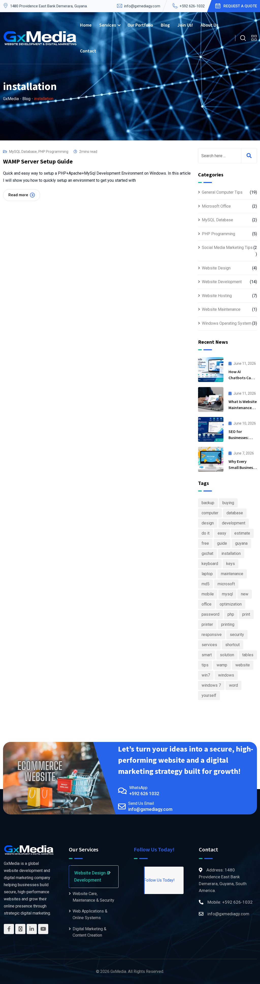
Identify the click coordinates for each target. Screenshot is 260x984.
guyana (241, 543)
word (233, 685)
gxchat (207, 553)
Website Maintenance (221, 309)
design (208, 523)
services (209, 644)
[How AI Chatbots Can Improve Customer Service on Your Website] (210, 369)
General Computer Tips (222, 192)
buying (228, 502)
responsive (212, 634)
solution (227, 654)
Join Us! (185, 25)
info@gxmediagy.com (142, 6)
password (210, 614)
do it (205, 533)
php (231, 614)
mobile (208, 594)
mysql (227, 594)
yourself (209, 695)
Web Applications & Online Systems (90, 914)
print (246, 614)
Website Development (222, 281)
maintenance (232, 573)
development (233, 523)
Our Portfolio (140, 25)
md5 (205, 583)
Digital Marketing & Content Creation (89, 932)
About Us (209, 25)
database (234, 513)
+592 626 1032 (144, 793)
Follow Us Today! (154, 849)
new (244, 594)
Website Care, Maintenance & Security (93, 897)
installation (231, 553)
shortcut (232, 644)
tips (205, 665)
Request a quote (240, 6)
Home (86, 25)
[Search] (243, 38)
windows (226, 675)
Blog (165, 25)
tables (247, 654)
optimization (231, 604)
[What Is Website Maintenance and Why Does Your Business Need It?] (210, 399)
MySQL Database (23, 152)
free (205, 543)
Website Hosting (217, 295)
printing (227, 624)
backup (208, 502)
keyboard (210, 563)
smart (207, 654)
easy (222, 533)
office (207, 604)
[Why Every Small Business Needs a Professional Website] (210, 459)
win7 (206, 675)
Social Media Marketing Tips (227, 247)
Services (107, 25)
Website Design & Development (92, 876)
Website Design (216, 268)
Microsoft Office (216, 206)
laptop (207, 573)
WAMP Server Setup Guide (38, 161)
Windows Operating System (226, 323)
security (237, 634)
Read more (18, 195)
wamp (222, 665)
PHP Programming (53, 152)
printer (207, 624)
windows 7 (211, 685)
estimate (242, 533)
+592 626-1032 (192, 6)
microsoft (226, 583)
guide (222, 543)
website (242, 665)
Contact (88, 51)
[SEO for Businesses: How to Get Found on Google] (210, 429)
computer (210, 513)
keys (230, 563)
